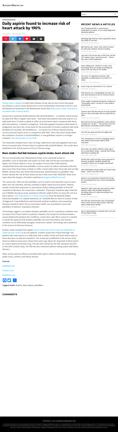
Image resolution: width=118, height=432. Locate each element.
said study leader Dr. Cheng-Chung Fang (31, 196)
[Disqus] (40, 326)
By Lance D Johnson (94, 62)
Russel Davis (20, 34)
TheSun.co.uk (8, 270)
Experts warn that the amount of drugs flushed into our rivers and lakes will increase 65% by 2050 (98, 114)
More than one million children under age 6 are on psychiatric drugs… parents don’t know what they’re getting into (98, 151)
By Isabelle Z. (93, 89)
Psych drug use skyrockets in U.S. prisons (96, 86)
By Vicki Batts (93, 51)
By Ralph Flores (94, 174)
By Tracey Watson (94, 34)
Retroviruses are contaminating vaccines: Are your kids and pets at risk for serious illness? (98, 94)
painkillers (38, 285)
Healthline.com (8, 275)
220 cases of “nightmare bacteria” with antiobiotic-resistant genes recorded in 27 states (96, 78)
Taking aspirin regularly (12, 103)
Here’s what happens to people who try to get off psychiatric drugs (98, 212)
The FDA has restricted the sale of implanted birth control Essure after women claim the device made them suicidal (97, 203)
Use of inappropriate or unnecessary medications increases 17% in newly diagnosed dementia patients (98, 30)
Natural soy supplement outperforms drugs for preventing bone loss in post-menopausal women (98, 180)
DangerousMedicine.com (54, 177)
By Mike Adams (93, 196)
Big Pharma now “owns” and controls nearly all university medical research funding (97, 48)
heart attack (28, 285)
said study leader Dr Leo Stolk (24, 138)
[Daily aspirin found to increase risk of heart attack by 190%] (13, 6)
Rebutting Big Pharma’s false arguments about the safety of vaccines (98, 40)
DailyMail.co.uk (8, 266)
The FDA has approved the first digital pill (96, 132)
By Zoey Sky (93, 184)
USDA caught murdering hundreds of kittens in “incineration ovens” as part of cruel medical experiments (98, 103)
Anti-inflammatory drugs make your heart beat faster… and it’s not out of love (98, 171)
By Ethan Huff (93, 165)
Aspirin (19, 285)
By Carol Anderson (94, 82)
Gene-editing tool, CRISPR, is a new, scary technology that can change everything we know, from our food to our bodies (96, 68)
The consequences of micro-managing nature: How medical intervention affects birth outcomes (98, 141)
